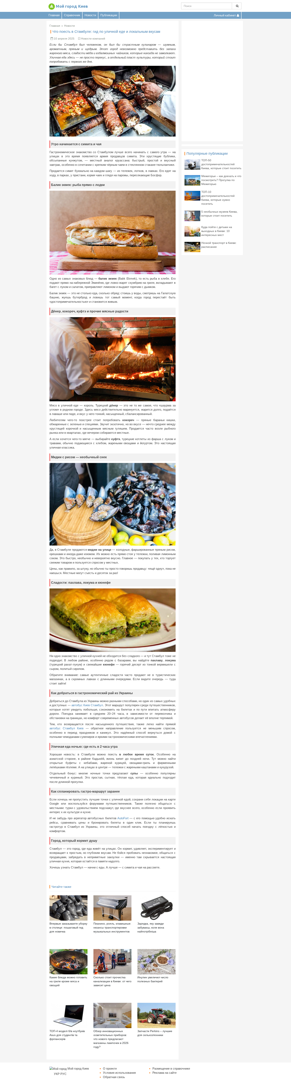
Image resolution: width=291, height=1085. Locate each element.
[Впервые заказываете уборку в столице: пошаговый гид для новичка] (68, 907)
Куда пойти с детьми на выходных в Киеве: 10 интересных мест (216, 231)
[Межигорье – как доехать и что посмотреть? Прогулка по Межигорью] (192, 180)
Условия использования (119, 1072)
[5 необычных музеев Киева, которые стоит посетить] (192, 215)
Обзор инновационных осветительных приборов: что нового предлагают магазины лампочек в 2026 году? (110, 1038)
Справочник (72, 15)
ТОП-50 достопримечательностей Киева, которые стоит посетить (221, 164)
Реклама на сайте (164, 1072)
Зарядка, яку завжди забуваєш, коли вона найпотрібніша (150, 927)
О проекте (110, 1068)
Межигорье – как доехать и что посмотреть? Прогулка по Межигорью (221, 180)
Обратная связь (114, 1077)
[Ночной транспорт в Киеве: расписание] (192, 246)
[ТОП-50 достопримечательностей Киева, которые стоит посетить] (192, 164)
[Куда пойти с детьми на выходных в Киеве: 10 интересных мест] (192, 231)
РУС (63, 1074)
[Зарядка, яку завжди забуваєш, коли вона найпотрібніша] (156, 907)
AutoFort (122, 818)
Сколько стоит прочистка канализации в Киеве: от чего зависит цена (112, 981)
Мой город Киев (72, 6)
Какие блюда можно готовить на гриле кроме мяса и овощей (68, 981)
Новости (90, 15)
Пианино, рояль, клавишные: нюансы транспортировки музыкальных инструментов (112, 927)
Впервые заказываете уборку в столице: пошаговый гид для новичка (68, 927)
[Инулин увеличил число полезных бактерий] (156, 961)
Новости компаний (93, 38)
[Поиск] (237, 6)
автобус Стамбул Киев (66, 728)
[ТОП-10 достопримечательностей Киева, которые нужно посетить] (192, 195)
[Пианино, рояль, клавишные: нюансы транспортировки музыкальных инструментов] (112, 907)
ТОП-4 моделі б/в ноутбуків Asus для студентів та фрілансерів (67, 1035)
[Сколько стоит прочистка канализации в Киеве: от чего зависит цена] (112, 961)
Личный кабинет (225, 15)
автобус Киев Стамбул (87, 705)
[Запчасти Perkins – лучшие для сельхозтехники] (156, 1015)
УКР (57, 1074)
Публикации (108, 15)
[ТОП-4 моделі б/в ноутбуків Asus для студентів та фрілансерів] (68, 1015)
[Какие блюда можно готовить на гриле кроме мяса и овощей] (68, 961)
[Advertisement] (212, 81)
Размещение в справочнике (171, 1068)
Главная (54, 15)
